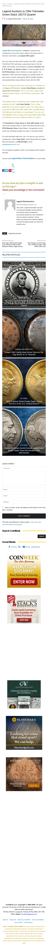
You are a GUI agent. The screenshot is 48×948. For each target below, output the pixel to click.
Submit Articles (28, 922)
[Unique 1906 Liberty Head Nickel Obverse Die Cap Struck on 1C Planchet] (24, 333)
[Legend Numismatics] (4, 18)
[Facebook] (9, 547)
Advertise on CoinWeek (24, 919)
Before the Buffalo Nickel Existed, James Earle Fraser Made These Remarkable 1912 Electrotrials (24, 450)
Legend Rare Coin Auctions (11, 50)
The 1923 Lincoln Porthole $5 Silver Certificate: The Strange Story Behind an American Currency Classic (24, 303)
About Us (5, 919)
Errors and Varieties (24, 349)
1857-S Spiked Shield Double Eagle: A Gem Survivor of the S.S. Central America (24, 402)
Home (4, 4)
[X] (19, 547)
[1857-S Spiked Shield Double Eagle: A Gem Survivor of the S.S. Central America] (24, 382)
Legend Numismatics (15, 19)
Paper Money (23, 298)
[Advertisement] (24, 652)
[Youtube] (24, 547)
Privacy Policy (19, 922)
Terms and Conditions (38, 919)
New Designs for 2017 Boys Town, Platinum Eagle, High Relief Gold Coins (37, 244)
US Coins (23, 398)
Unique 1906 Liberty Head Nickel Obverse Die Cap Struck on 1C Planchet (24, 353)
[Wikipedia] (32, 547)
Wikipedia (37, 547)
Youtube (27, 547)
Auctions (10, 4)
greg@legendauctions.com (10, 144)
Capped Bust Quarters (14, 233)
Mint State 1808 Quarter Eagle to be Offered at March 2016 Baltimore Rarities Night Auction (12, 244)
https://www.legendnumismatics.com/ (27, 204)
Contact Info (12, 919)
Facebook (13, 547)
